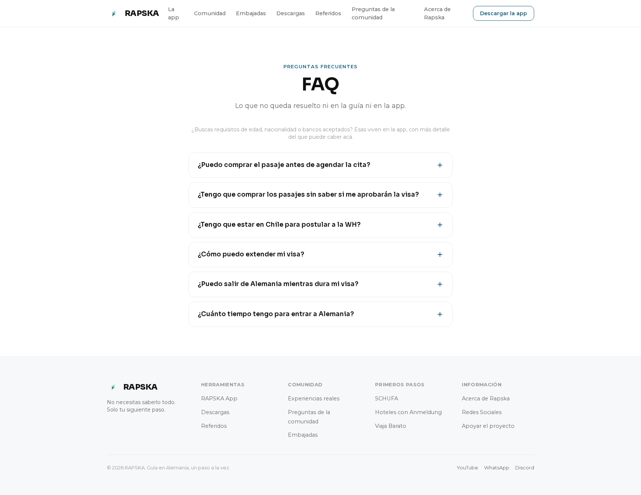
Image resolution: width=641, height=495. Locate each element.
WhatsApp (496, 468)
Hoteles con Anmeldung (408, 412)
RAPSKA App (219, 398)
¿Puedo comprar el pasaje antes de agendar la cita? (284, 165)
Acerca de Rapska (437, 13)
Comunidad (210, 13)
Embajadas (251, 13)
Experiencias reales (313, 398)
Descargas (290, 13)
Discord (524, 468)
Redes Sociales (482, 412)
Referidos (328, 13)
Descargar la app (503, 13)
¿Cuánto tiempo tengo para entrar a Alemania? (276, 314)
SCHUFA (386, 398)
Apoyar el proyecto (488, 426)
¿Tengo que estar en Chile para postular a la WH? (279, 225)
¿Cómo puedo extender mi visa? (251, 254)
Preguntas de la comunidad (373, 13)
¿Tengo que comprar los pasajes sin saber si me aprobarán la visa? (308, 195)
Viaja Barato (390, 426)
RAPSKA (142, 13)
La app (173, 13)
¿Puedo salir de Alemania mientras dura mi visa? (278, 284)
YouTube (467, 468)
